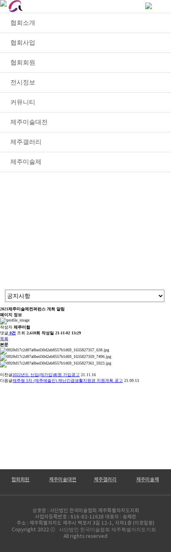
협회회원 (20, 479)
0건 (13, 333)
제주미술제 (147, 479)
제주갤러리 (105, 479)
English (117, 6)
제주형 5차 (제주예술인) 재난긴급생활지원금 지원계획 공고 (67, 380)
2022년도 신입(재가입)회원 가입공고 (46, 374)
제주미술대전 (62, 479)
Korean (82, 6)
